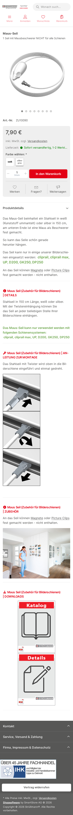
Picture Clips (60, 270)
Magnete (37, 270)
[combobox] (52, 7)
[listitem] (36, 74)
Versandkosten (37, 141)
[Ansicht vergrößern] (36, 74)
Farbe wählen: (15, 154)
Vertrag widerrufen (36, 787)
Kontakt (8, 726)
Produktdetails (13, 208)
